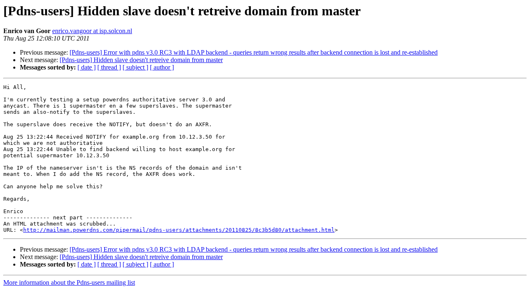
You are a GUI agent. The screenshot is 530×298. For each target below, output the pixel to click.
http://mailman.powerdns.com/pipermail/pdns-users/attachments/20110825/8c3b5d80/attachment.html (179, 230)
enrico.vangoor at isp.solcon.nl (92, 30)
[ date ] (86, 67)
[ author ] (162, 67)
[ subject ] (135, 67)
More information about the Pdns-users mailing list (69, 282)
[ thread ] (109, 67)
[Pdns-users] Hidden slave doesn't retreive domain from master (141, 59)
